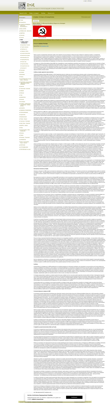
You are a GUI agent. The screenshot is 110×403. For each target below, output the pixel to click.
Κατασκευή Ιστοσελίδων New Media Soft (82, 402)
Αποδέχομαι (74, 397)
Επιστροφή (36, 20)
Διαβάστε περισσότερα (37, 399)
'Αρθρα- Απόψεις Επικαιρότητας (44, 17)
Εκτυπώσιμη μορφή (87, 16)
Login (85, 1)
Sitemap (89, 1)
